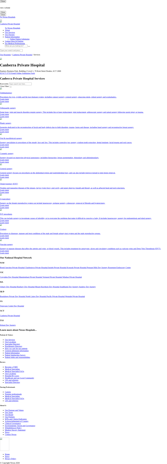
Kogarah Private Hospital (77, 268)
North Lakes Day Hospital (36, 296)
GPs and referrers (11, 380)
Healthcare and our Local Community (19, 378)
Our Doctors (10, 35)
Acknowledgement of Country (16, 421)
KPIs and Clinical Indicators (16, 419)
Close (3, 1)
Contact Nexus (10, 434)
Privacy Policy (10, 459)
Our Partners (10, 417)
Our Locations (10, 342)
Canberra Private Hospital (22, 55)
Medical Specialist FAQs (14, 371)
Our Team (9, 412)
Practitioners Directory (13, 346)
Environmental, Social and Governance (20, 426)
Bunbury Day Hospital (26, 287)
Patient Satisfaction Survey (15, 355)
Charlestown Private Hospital (36, 268)
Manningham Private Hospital (31, 277)
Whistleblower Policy (13, 428)
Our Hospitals (5, 55)
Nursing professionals (13, 394)
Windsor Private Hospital (72, 277)
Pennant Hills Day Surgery (97, 268)
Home (7, 454)
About (7, 30)
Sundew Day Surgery (87, 287)
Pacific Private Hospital (56, 296)
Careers (8, 392)
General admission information (17, 351)
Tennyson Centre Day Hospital (12, 306)
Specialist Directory (12, 344)
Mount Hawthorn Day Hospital (47, 287)
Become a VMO (11, 367)
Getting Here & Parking (14, 41)
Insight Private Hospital (57, 268)
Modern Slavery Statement (15, 430)
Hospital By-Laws (12, 376)
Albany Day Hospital (8, 287)
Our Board (9, 415)
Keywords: (4, 84)
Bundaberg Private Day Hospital (13, 296)
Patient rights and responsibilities (17, 357)
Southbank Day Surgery (69, 287)
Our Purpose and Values (14, 410)
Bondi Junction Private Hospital (12, 268)
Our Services (10, 32)
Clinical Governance (13, 423)
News (7, 432)
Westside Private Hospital (75, 296)
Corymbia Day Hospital (9, 277)
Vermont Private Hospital (52, 277)
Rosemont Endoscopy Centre (119, 268)
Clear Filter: (4, 86)
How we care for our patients (16, 348)
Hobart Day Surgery (8, 325)
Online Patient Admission (19, 39)
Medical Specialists (12, 369)
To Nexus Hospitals (7, 17)
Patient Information (12, 37)
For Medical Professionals (15, 43)
